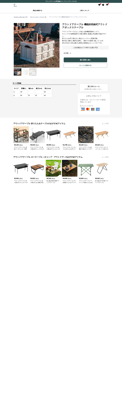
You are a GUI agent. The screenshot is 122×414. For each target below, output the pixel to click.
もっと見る (105, 123)
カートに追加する (85, 65)
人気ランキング (84, 10)
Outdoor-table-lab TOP (21, 17)
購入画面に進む (85, 60)
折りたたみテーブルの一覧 (38, 17)
